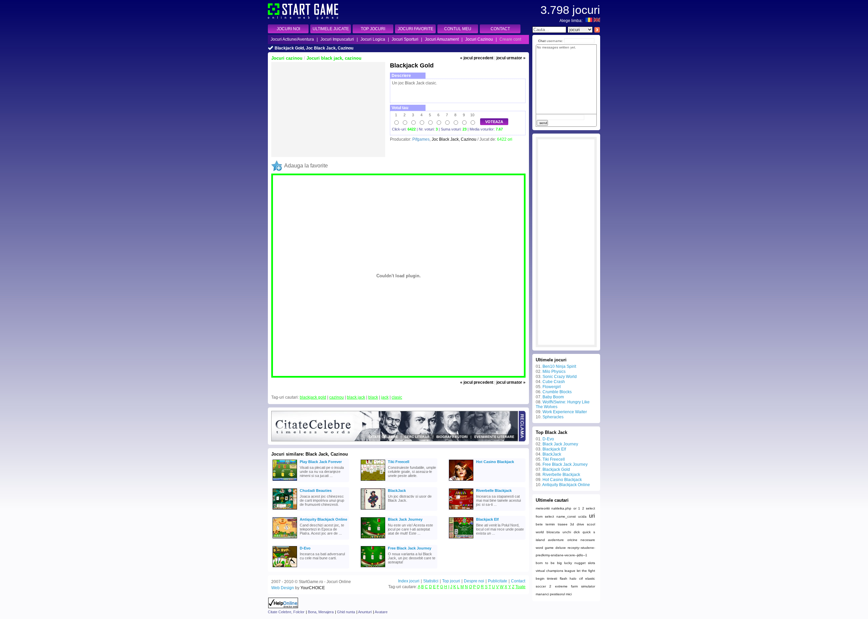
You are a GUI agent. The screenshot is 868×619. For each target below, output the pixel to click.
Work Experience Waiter (564, 412)
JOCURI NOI (288, 28)
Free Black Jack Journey (409, 548)
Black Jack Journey (405, 519)
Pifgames (421, 139)
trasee (563, 524)
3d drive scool (582, 524)
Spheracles (553, 417)
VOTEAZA (494, 122)
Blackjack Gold (556, 469)
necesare (587, 540)
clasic (397, 397)
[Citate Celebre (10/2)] (394, 440)
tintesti (552, 578)
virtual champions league (555, 571)
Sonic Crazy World (559, 376)
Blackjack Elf (487, 519)
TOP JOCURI (373, 28)
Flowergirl (551, 386)
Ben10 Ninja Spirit (559, 366)
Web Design (282, 587)
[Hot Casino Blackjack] (461, 470)
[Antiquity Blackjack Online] (285, 527)
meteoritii (543, 508)
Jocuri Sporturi (405, 39)
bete (539, 524)
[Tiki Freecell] (373, 470)
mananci (542, 594)
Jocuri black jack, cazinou (334, 58)
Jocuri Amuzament (442, 39)
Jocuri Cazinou (479, 39)
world (540, 532)
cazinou (336, 397)
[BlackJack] (373, 499)
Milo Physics (554, 371)
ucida (582, 516)
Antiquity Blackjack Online (323, 519)
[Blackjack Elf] (461, 527)
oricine (572, 540)
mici (569, 594)
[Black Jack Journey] (373, 527)
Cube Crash (553, 381)
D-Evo (305, 548)
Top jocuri (451, 581)
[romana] (589, 20)
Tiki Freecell (398, 462)
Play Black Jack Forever (321, 462)
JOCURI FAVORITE (415, 28)
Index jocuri (408, 581)
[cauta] (597, 29)
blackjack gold (313, 397)
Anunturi (365, 612)
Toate (520, 586)
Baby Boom (553, 397)
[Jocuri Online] (303, 18)
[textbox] (549, 29)
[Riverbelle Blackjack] (461, 499)
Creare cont (510, 39)
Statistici (430, 581)
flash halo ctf (571, 578)
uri (592, 516)
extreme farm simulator (575, 586)
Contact (518, 581)
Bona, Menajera (321, 612)
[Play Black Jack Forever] (285, 470)
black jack (356, 397)
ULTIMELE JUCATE (331, 28)
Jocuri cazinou (286, 58)
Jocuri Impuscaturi (337, 39)
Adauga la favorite (306, 165)
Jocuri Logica (372, 39)
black (373, 397)
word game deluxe (551, 548)
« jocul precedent (476, 58)
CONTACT (500, 28)
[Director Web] (283, 606)
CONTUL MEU (457, 28)
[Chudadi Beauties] (285, 499)
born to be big (549, 563)
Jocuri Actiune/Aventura (292, 39)
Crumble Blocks (557, 392)
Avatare (381, 612)
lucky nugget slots (579, 563)
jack (385, 397)
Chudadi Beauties (316, 490)
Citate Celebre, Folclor (286, 612)
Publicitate (497, 581)
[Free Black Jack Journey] (373, 556)
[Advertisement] (328, 109)
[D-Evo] (285, 556)
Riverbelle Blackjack (494, 490)
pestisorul (557, 594)
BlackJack (397, 490)
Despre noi (474, 581)
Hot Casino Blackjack (495, 462)
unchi (567, 532)
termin (550, 524)
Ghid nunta (346, 612)
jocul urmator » (511, 58)
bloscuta (553, 532)
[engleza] (596, 20)
